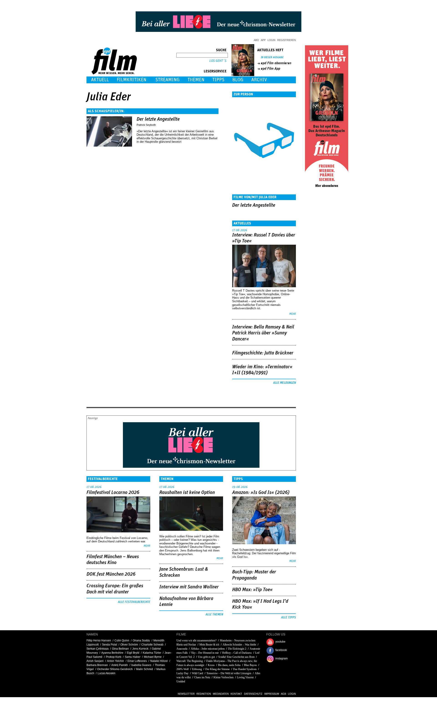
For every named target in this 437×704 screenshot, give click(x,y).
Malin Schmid (144, 669)
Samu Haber (132, 656)
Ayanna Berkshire (112, 652)
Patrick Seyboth (146, 125)
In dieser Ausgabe (272, 57)
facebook (281, 650)
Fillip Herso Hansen (98, 640)
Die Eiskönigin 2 (237, 648)
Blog (237, 79)
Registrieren (286, 40)
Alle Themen (214, 614)
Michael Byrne (153, 656)
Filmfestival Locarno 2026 (112, 492)
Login (271, 40)
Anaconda (181, 648)
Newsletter (186, 693)
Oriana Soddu (141, 640)
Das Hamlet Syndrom (245, 669)
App (263, 40)
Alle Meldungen (284, 382)
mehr (292, 314)
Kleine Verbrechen (223, 677)
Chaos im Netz (202, 677)
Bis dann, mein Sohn (229, 665)
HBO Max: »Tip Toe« (252, 589)
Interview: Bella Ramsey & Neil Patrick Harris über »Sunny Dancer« (263, 333)
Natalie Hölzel (159, 661)
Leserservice (215, 71)
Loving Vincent (245, 677)
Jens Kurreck (140, 648)
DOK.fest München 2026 (110, 574)
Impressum (271, 693)
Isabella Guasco (141, 665)
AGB (283, 693)
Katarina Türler (152, 652)
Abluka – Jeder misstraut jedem (208, 648)
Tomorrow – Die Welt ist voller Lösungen (228, 673)
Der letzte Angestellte (158, 119)
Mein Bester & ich (209, 644)
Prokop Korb (113, 656)
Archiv (259, 79)
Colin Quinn (121, 640)
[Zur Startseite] (114, 73)
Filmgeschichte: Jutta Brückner (262, 353)
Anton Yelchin (115, 661)
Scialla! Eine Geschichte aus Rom (236, 656)
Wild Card (198, 673)
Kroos (211, 665)
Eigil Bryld (133, 652)
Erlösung (197, 669)
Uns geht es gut (206, 656)
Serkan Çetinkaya (97, 648)
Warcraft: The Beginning (189, 661)
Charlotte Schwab (152, 644)
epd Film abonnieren (276, 63)
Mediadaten (221, 693)
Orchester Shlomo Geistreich (115, 669)
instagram (281, 658)
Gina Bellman (120, 648)
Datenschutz (253, 693)
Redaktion (203, 693)
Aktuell (100, 79)
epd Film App (270, 68)
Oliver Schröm (129, 644)
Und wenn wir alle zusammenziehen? (196, 640)
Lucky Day (182, 673)
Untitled (180, 681)
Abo (256, 40)
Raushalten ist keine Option (187, 492)
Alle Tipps (288, 617)
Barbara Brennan (97, 665)
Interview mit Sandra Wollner (189, 587)
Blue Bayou (250, 665)
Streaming (167, 79)
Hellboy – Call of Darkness (237, 652)
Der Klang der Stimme (217, 669)
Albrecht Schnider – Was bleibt (239, 644)
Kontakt (236, 693)
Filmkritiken (131, 79)
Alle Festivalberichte (134, 602)
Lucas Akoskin (106, 673)
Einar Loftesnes (137, 661)
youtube (280, 641)
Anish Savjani (95, 661)
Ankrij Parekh (119, 665)
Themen (196, 79)
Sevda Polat (109, 644)
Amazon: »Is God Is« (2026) (261, 492)
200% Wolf (182, 669)
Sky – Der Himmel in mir (205, 652)
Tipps (218, 79)
